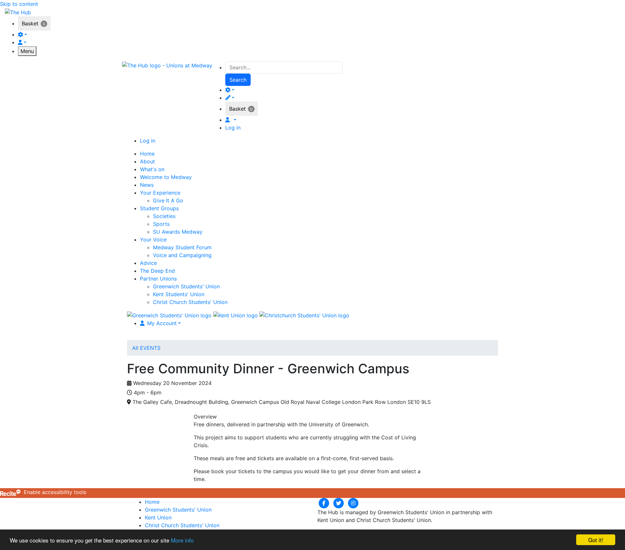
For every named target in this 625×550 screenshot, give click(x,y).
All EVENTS (146, 348)
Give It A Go (168, 200)
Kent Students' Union (178, 294)
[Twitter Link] (339, 503)
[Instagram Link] (353, 503)
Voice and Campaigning (182, 255)
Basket (30, 23)
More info (182, 540)
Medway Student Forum (182, 247)
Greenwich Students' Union (186, 286)
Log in (233, 127)
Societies (164, 216)
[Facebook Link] (324, 503)
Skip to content (19, 4)
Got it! (595, 540)
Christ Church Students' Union (190, 302)
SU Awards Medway (177, 231)
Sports (161, 224)
